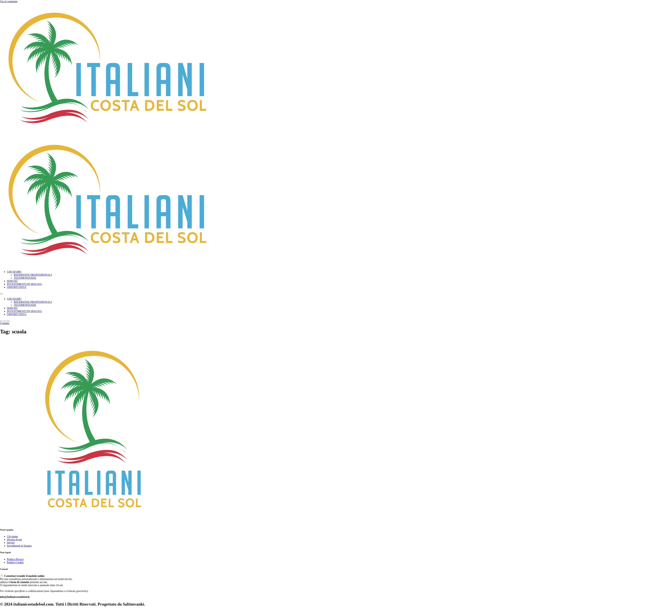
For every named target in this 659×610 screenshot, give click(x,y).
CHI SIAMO (14, 271)
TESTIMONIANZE (25, 277)
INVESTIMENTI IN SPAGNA (24, 284)
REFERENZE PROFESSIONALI (33, 274)
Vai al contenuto (9, 1)
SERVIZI (12, 281)
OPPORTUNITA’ (17, 287)
